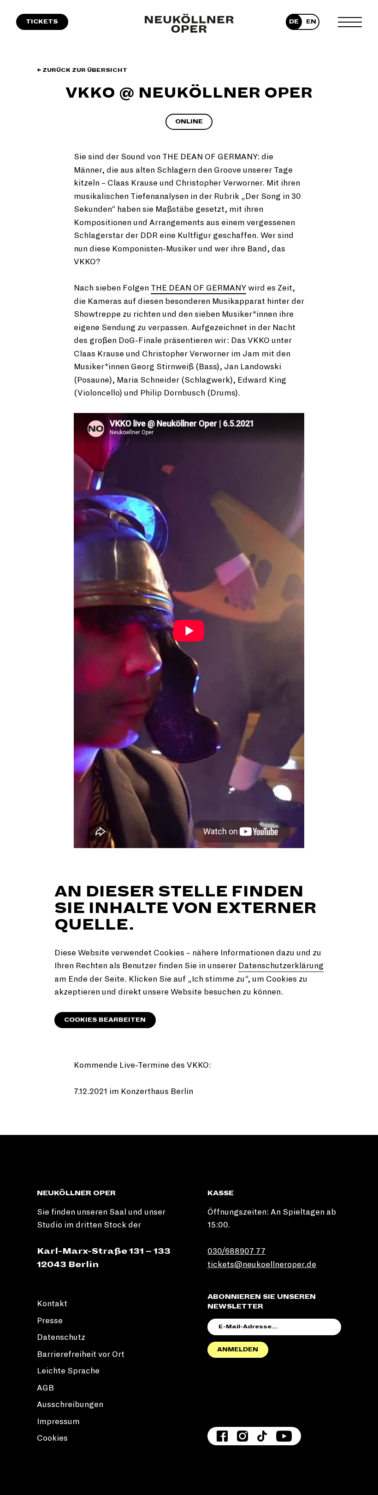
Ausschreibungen (70, 1404)
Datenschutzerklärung (281, 965)
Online (189, 121)
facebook (222, 1436)
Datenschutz (61, 1337)
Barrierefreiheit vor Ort (80, 1354)
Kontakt (52, 1303)
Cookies (52, 1438)
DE (294, 21)
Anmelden (237, 1349)
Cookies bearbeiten (105, 1020)
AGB (45, 1388)
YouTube (284, 1436)
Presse (50, 1320)
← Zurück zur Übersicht (82, 70)
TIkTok (262, 1436)
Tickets (42, 21)
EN (311, 21)
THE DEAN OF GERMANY (198, 288)
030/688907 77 (236, 1251)
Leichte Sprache (68, 1371)
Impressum (58, 1421)
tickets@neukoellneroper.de (261, 1264)
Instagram (242, 1436)
